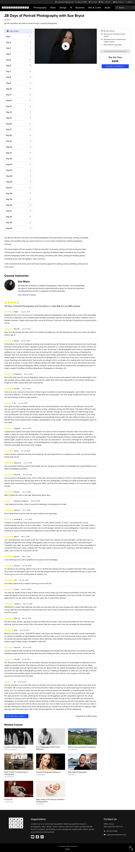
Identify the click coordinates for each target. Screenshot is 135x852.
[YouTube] (32, 837)
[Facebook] (37, 837)
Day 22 (9, 158)
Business (80, 7)
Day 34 (9, 228)
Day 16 (9, 123)
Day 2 (8, 42)
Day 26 (9, 182)
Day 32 (9, 216)
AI (71, 7)
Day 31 (9, 211)
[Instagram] (42, 837)
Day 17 (9, 129)
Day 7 (8, 71)
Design (62, 7)
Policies (67, 849)
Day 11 (8, 94)
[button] (130, 847)
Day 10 (9, 89)
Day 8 (8, 77)
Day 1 (8, 36)
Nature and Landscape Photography (82, 747)
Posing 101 (8, 799)
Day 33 (9, 222)
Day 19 (9, 141)
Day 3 (8, 48)
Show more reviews (15, 716)
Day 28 (9, 193)
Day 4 (8, 54)
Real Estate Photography (77, 772)
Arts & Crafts (94, 7)
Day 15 (9, 118)
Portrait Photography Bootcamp (48, 772)
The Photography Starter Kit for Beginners (48, 748)
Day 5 (8, 60)
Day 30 (9, 205)
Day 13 (9, 106)
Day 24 (9, 170)
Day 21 (9, 153)
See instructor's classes (27, 294)
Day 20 (9, 147)
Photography (40, 7)
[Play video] (66, 46)
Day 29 (9, 199)
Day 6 (8, 65)
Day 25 (9, 176)
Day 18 (9, 135)
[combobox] (125, 7)
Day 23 (9, 164)
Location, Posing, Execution (14, 747)
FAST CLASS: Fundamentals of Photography (16, 773)
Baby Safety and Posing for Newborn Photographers (50, 800)
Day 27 (9, 187)
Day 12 (9, 100)
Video (53, 7)
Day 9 (8, 83)
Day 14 (9, 112)
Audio (107, 7)
